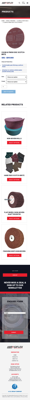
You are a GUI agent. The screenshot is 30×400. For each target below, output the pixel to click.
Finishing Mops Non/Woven (14, 251)
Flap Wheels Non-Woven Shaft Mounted (14, 213)
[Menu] (27, 3)
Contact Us (15, 360)
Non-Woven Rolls (14, 138)
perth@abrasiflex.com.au (15, 370)
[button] (19, 3)
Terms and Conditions (15, 396)
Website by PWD (6, 396)
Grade (3, 81)
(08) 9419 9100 (17, 379)
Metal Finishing (10, 21)
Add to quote (8, 91)
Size (3, 76)
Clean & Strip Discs (22, 21)
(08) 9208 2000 (17, 369)
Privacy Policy (24, 396)
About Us (15, 358)
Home (3, 21)
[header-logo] (7, 3)
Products (15, 357)
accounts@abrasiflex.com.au (15, 380)
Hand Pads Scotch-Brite (14, 175)
